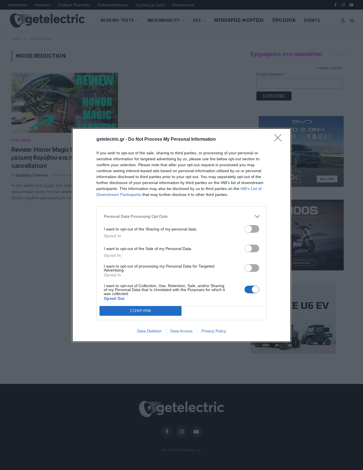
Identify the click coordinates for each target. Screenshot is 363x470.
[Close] (279, 139)
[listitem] (181, 216)
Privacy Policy (213, 331)
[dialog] (181, 235)
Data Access (181, 331)
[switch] (251, 229)
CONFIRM (140, 311)
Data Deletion (149, 331)
